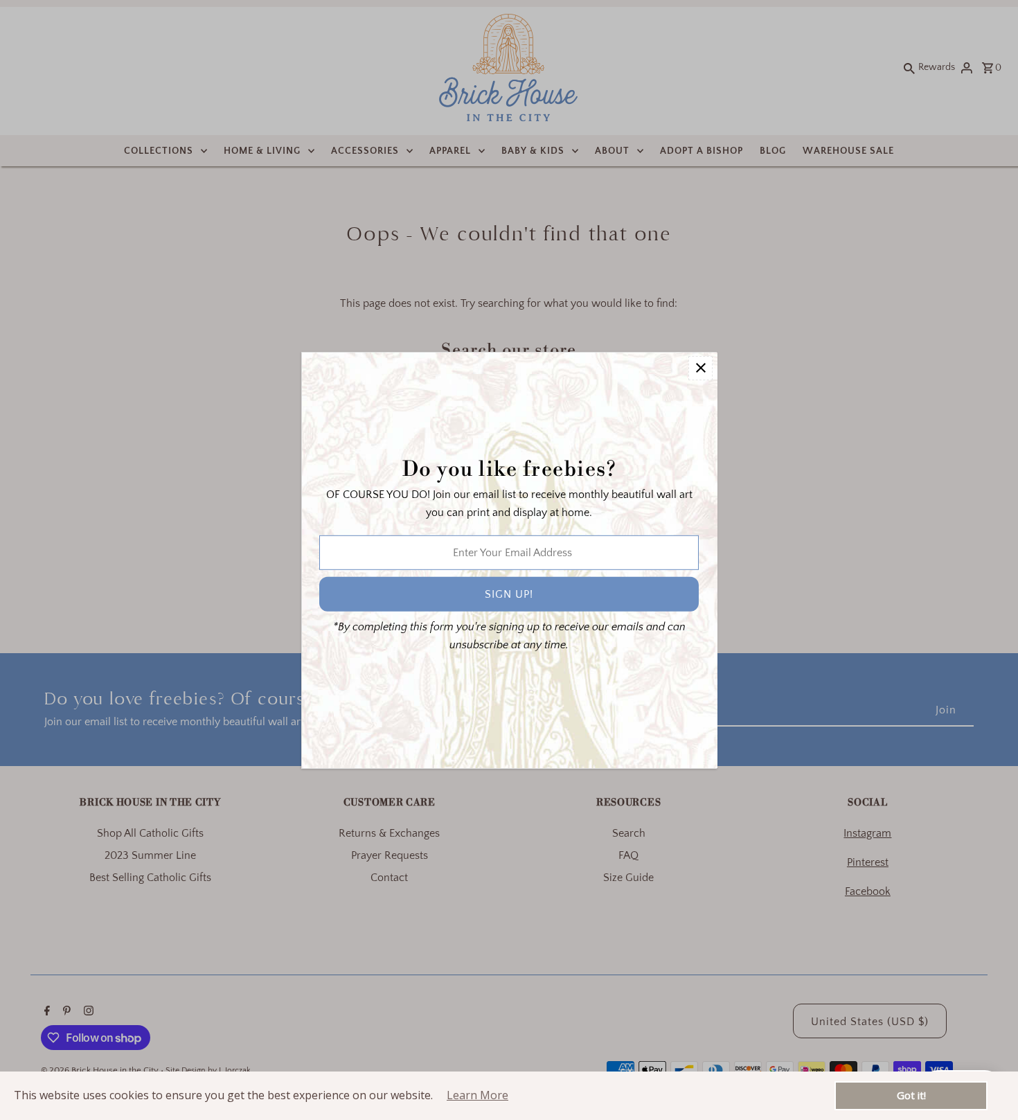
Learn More (477, 1095)
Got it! (911, 1095)
